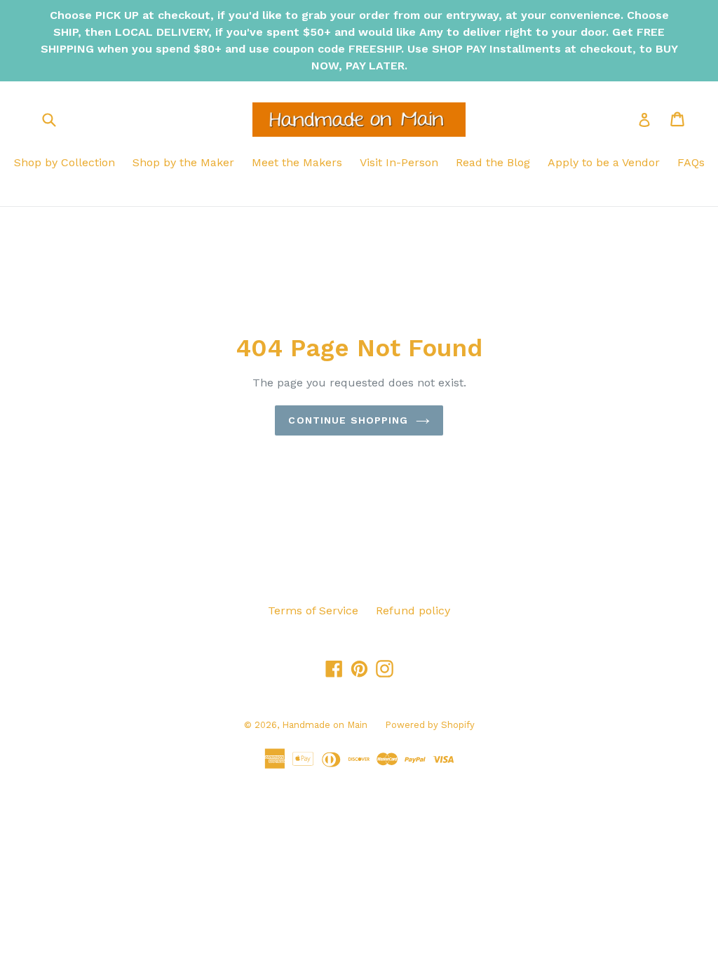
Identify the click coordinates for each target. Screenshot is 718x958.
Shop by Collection (64, 162)
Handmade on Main (324, 725)
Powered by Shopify (430, 725)
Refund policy (413, 610)
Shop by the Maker (183, 162)
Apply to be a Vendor (604, 162)
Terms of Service (313, 610)
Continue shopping (348, 420)
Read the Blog (493, 162)
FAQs (691, 162)
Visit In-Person (399, 162)
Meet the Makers (297, 162)
